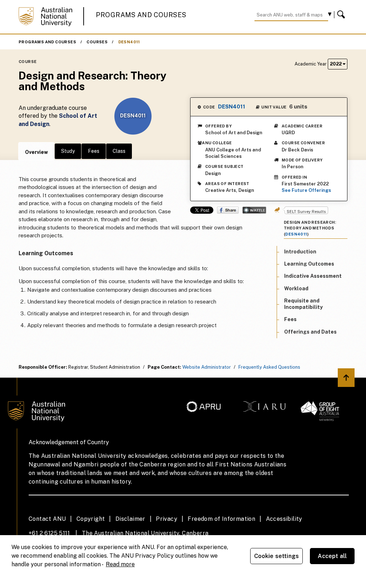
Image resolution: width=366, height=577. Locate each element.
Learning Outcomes (309, 264)
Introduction (300, 251)
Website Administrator (206, 367)
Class (119, 151)
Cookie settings (276, 556)
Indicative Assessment (313, 276)
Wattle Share (254, 210)
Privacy (166, 518)
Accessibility (284, 518)
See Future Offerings (306, 190)
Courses (97, 42)
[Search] (342, 14)
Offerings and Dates (310, 332)
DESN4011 (129, 42)
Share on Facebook (228, 210)
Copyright (90, 518)
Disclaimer (130, 518)
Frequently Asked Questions (269, 367)
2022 (336, 64)
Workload (296, 288)
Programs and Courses (141, 15)
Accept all (332, 556)
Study (68, 151)
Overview (36, 152)
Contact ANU (47, 518)
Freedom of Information (221, 518)
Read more (120, 564)
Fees (93, 151)
